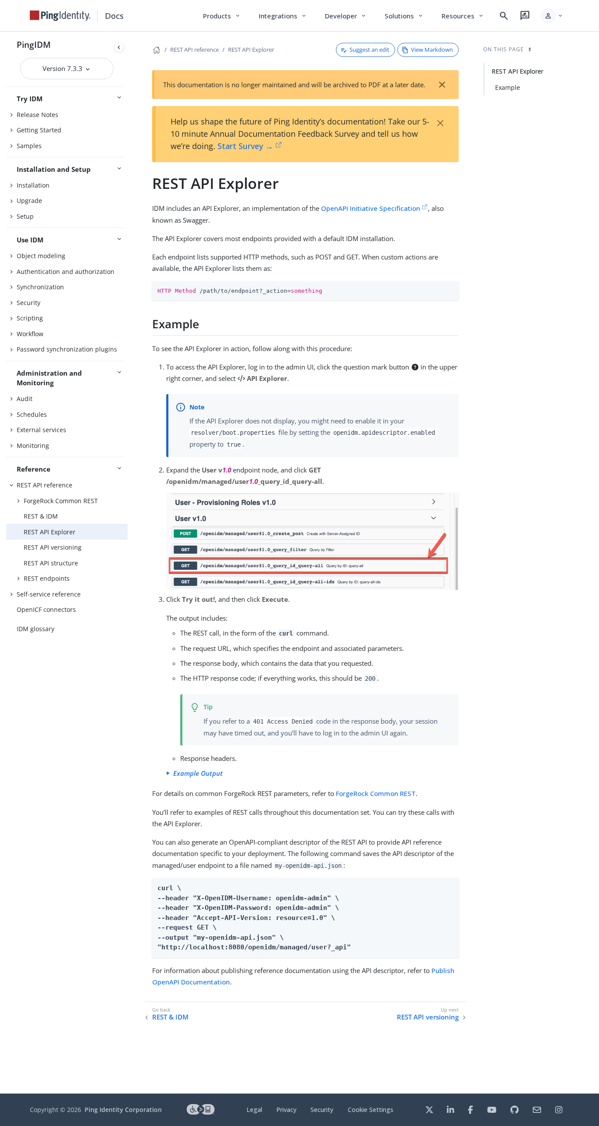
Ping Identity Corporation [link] (123, 1109)
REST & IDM (41, 516)
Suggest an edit (369, 49)
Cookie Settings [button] (370, 1109)
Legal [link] (254, 1109)
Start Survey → (245, 146)
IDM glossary (35, 629)
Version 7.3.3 (63, 68)
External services (41, 430)
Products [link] (222, 15)
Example (507, 87)
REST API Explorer (49, 532)
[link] (60, 16)
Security (28, 302)
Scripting (30, 318)
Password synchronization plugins (67, 349)
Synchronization (40, 287)
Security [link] (321, 1109)
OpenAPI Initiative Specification (370, 208)
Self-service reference (49, 594)
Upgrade (29, 200)
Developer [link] (346, 15)
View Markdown (432, 49)
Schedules (32, 414)
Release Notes (37, 114)
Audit (24, 398)
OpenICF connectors (46, 609)
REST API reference (44, 485)
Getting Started (39, 130)
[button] (552, 16)
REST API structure (51, 563)
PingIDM (34, 44)
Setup (25, 216)
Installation (33, 185)
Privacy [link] (286, 1109)
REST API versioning (53, 547)
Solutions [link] (404, 15)
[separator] (127, 563)
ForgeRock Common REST (61, 501)
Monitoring (33, 445)
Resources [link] (463, 15)
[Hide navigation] (119, 47)
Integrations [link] (283, 15)
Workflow (30, 334)
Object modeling (41, 256)
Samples (29, 146)
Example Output (198, 773)
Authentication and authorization (65, 271)
